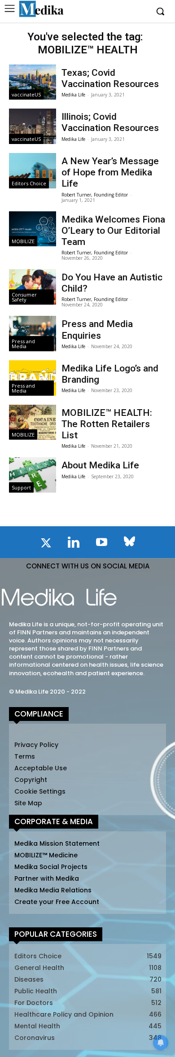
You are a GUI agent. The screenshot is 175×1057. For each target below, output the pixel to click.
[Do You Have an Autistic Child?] (32, 287)
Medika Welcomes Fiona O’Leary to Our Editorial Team (113, 230)
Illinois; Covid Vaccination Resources (110, 122)
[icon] (46, 544)
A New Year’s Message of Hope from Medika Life (110, 172)
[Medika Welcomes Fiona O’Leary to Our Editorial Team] (32, 229)
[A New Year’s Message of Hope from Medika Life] (32, 170)
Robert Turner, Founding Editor (94, 195)
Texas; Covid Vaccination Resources (110, 78)
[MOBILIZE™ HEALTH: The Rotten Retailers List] (32, 422)
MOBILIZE (23, 241)
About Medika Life (100, 465)
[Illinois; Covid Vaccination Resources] (32, 126)
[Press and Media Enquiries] (32, 333)
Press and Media (23, 343)
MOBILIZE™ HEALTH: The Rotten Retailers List (106, 424)
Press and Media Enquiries (97, 330)
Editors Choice (29, 183)
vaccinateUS (26, 94)
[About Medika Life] (32, 475)
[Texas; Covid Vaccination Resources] (32, 82)
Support (21, 487)
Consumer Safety (24, 297)
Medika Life (73, 95)
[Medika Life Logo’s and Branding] (32, 378)
